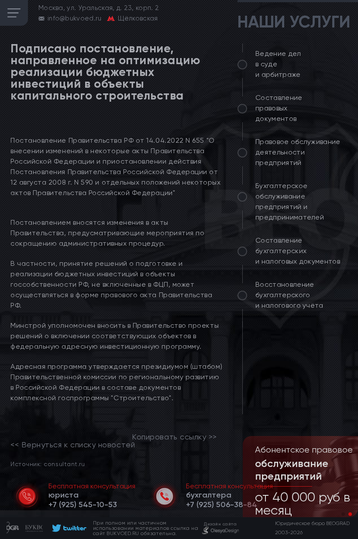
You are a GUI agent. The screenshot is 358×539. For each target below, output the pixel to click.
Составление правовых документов (279, 108)
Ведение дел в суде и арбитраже (278, 64)
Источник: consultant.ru (47, 463)
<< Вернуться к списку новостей (72, 445)
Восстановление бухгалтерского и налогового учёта (289, 294)
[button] (343, 514)
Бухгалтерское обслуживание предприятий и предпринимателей (289, 201)
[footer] (67, 528)
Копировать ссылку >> (174, 437)
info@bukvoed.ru (75, 18)
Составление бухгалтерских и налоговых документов (297, 250)
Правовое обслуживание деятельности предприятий (298, 152)
